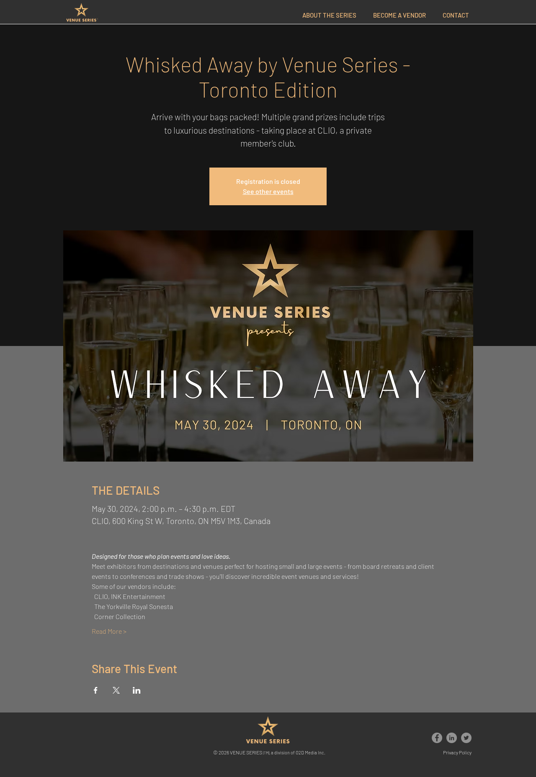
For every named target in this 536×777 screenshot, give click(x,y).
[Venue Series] (437, 738)
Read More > (109, 631)
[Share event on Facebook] (96, 690)
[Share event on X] (116, 690)
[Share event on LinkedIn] (137, 690)
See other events (268, 191)
